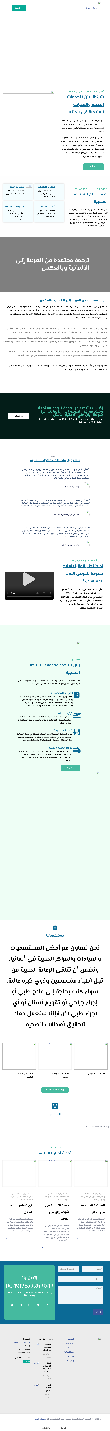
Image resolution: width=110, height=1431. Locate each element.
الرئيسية (70, 1339)
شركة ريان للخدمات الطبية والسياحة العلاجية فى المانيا (94, 1195)
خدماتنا (71, 1348)
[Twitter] (38, 1304)
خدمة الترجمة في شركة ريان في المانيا (57, 1212)
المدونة (71, 1356)
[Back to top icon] (10, 1417)
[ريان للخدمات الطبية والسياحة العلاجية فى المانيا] (93, 8)
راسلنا (17, 8)
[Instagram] (20, 1304)
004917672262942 (30, 1286)
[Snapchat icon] (15, 1419)
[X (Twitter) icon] (20, 1419)
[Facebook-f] (47, 1304)
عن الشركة (70, 1343)
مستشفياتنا (69, 1352)
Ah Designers (41, 1419)
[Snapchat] (11, 1304)
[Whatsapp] (29, 1304)
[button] (29, 579)
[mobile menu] (33, 8)
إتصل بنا (70, 1360)
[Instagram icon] (17, 1419)
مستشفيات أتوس (96, 1073)
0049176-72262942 (22, 1343)
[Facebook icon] (23, 1419)
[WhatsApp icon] (26, 1419)
